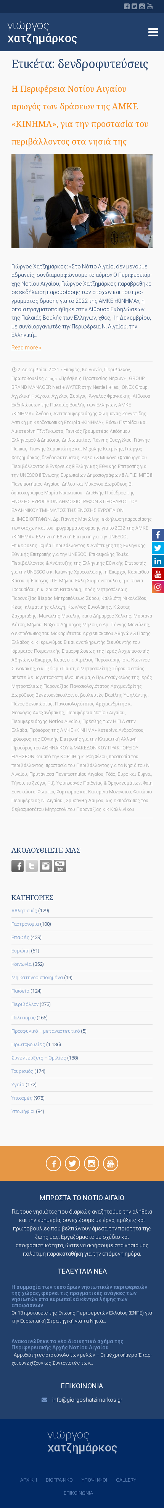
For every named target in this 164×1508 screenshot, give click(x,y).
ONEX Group (135, 387)
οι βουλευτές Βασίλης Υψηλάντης (111, 695)
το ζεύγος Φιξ (40, 783)
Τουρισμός (22, 1071)
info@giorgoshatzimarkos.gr (87, 1400)
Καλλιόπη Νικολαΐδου (123, 598)
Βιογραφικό (59, 1480)
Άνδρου (43, 413)
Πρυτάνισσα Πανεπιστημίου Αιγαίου (66, 774)
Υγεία (17, 1084)
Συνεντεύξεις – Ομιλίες (38, 1058)
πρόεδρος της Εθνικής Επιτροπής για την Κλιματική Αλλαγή (74, 739)
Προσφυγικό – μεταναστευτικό (45, 1031)
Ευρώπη (20, 951)
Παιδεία (20, 991)
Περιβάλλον (117, 369)
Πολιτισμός (23, 1017)
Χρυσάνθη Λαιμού (84, 800)
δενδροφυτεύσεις (60, 457)
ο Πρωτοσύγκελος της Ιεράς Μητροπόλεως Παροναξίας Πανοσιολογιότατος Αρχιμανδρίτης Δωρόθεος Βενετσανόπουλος (81, 686)
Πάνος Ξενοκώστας (32, 704)
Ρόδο (110, 774)
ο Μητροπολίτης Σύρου (101, 668)
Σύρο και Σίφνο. (134, 774)
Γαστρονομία (25, 924)
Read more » (26, 347)
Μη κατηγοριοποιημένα (37, 977)
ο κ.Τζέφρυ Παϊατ (56, 668)
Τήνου (17, 783)
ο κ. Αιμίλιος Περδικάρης (94, 660)
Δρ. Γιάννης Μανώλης (76, 519)
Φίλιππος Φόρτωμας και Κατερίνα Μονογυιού (84, 792)
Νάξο (49, 624)
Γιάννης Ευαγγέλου (112, 440)
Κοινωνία (92, 369)
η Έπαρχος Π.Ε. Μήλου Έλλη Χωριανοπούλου (73, 580)
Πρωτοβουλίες (27, 378)
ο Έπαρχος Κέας (48, 660)
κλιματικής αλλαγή (45, 607)
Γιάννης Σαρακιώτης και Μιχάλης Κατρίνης (76, 449)
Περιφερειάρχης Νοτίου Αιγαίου (45, 721)
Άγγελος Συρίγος (69, 396)
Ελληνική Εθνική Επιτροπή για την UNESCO (81, 537)
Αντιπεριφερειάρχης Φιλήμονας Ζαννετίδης (99, 413)
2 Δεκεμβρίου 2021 (38, 369)
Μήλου (34, 624)
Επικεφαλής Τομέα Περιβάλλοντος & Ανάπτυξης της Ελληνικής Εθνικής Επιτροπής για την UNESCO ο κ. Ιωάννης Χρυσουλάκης (78, 563)
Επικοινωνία (78, 1493)
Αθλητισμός (24, 910)
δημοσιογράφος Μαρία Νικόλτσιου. (47, 493)
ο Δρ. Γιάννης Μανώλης (124, 624)
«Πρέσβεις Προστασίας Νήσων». (93, 378)
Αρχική (28, 1480)
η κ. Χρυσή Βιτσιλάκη (59, 589)
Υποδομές (21, 1098)
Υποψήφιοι (23, 1111)
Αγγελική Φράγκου (30, 396)
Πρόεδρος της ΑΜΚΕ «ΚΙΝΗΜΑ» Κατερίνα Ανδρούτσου (86, 730)
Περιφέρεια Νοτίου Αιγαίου (95, 712)
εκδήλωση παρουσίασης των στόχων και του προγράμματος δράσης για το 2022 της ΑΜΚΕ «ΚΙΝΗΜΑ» (81, 528)
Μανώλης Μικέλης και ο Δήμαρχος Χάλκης (85, 616)
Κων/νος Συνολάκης (89, 607)
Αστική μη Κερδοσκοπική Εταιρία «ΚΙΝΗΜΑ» (57, 422)
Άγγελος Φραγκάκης (109, 396)
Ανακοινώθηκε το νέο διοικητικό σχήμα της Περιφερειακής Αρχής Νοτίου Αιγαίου (67, 1344)
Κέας (17, 607)
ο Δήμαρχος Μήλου (77, 624)
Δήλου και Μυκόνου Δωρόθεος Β (97, 484)
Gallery (126, 1480)
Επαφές (71, 369)
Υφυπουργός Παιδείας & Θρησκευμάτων (98, 783)
